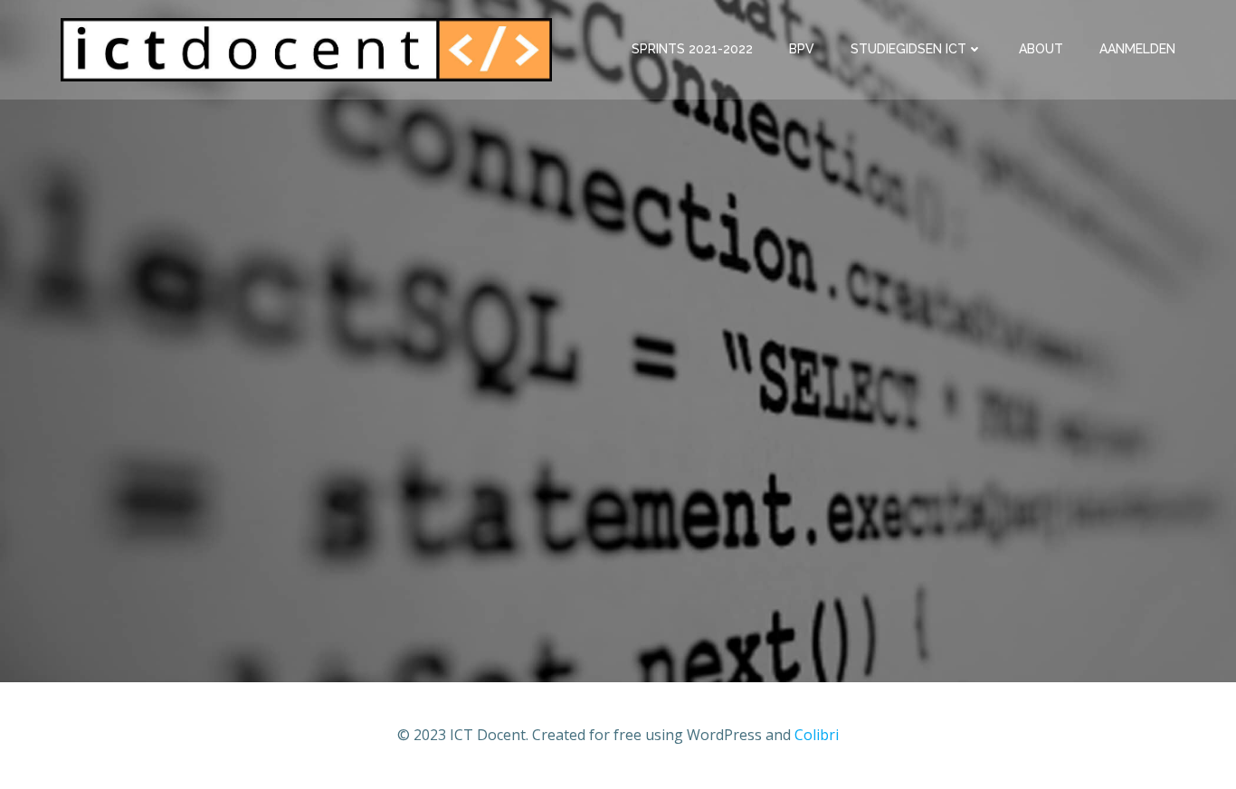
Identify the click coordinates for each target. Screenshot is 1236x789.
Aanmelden (1137, 49)
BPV (801, 49)
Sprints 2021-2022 (692, 49)
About (1041, 49)
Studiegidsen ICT (908, 49)
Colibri (816, 735)
